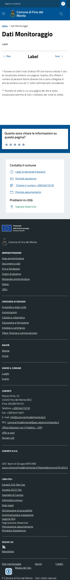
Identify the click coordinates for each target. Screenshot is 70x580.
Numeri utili (8, 438)
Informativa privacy (12, 500)
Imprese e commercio (13, 328)
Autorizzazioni (9, 312)
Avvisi (5, 356)
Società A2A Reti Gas (13, 485)
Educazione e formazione (15, 323)
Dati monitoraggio (11, 564)
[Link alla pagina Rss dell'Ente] (4, 547)
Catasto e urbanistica (13, 317)
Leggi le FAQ (8, 519)
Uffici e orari (8, 433)
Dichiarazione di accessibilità (17, 510)
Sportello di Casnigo (12, 495)
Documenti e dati (11, 263)
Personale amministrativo (16, 279)
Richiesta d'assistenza (14, 530)
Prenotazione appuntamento (17, 527)
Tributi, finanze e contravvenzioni (19, 333)
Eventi (5, 379)
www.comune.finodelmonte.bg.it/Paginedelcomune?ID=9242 (35, 467)
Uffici (4, 289)
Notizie (5, 351)
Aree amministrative (13, 258)
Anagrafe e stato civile (14, 307)
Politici (5, 284)
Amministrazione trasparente (18, 515)
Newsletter (8, 551)
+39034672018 (21, 408)
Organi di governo (11, 274)
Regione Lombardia (13, 3)
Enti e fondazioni (11, 269)
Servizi (38, 564)
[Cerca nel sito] (60, 14)
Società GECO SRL (12, 490)
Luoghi (5, 374)
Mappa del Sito (23, 568)
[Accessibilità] (8, 571)
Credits (59, 564)
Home (5, 26)
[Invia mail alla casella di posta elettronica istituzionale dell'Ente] (28, 417)
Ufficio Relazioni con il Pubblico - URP (22, 427)
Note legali (8, 505)
